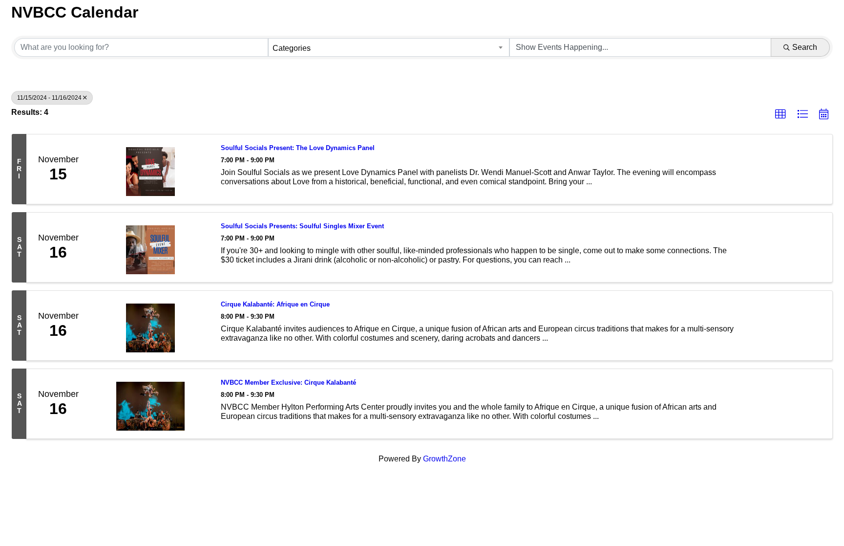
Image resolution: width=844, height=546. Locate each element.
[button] (780, 114)
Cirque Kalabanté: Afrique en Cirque (275, 304)
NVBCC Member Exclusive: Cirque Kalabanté (288, 382)
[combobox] (388, 47)
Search (804, 47)
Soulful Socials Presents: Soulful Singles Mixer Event (302, 226)
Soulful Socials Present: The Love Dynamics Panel (298, 148)
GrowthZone (444, 459)
